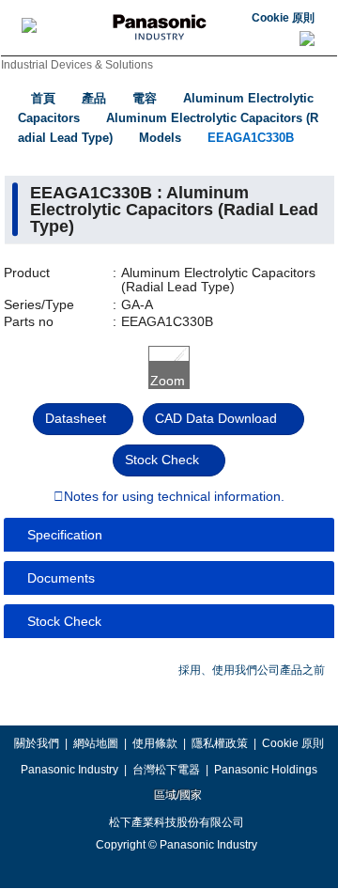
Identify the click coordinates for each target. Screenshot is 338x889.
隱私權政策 (220, 743)
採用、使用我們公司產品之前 (251, 670)
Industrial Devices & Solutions (77, 64)
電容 (144, 98)
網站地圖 (95, 743)
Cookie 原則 (283, 17)
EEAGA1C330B (250, 138)
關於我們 (36, 743)
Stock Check (162, 459)
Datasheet (75, 418)
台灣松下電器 (166, 769)
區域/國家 (176, 795)
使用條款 (154, 743)
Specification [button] (64, 534)
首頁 (43, 98)
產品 (94, 98)
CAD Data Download (216, 418)
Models (160, 138)
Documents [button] (61, 578)
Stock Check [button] (64, 621)
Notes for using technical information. (174, 497)
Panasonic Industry (69, 769)
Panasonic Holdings (265, 769)
